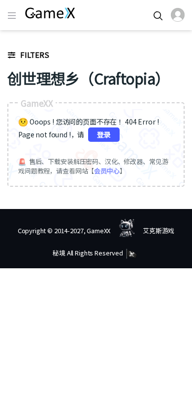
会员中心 (106, 170)
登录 (104, 134)
